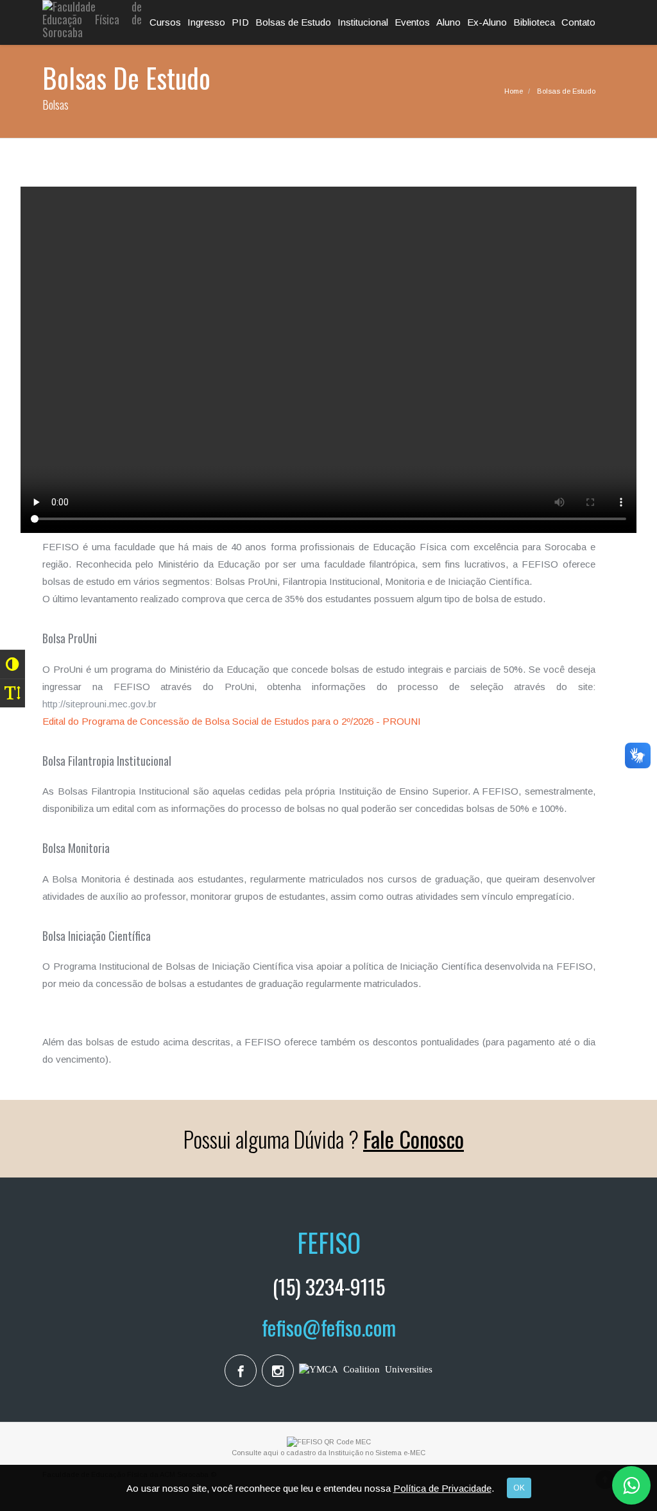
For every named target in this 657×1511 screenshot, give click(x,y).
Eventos (412, 22)
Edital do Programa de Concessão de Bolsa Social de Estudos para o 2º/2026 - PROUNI (231, 721)
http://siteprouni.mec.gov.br (99, 703)
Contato (578, 22)
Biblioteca (534, 22)
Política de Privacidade (442, 1488)
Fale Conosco (413, 1138)
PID (240, 22)
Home (513, 91)
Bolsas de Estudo (293, 22)
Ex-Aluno (487, 22)
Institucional (362, 22)
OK (519, 1487)
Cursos (165, 22)
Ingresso (206, 22)
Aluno (448, 22)
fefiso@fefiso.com (329, 1327)
